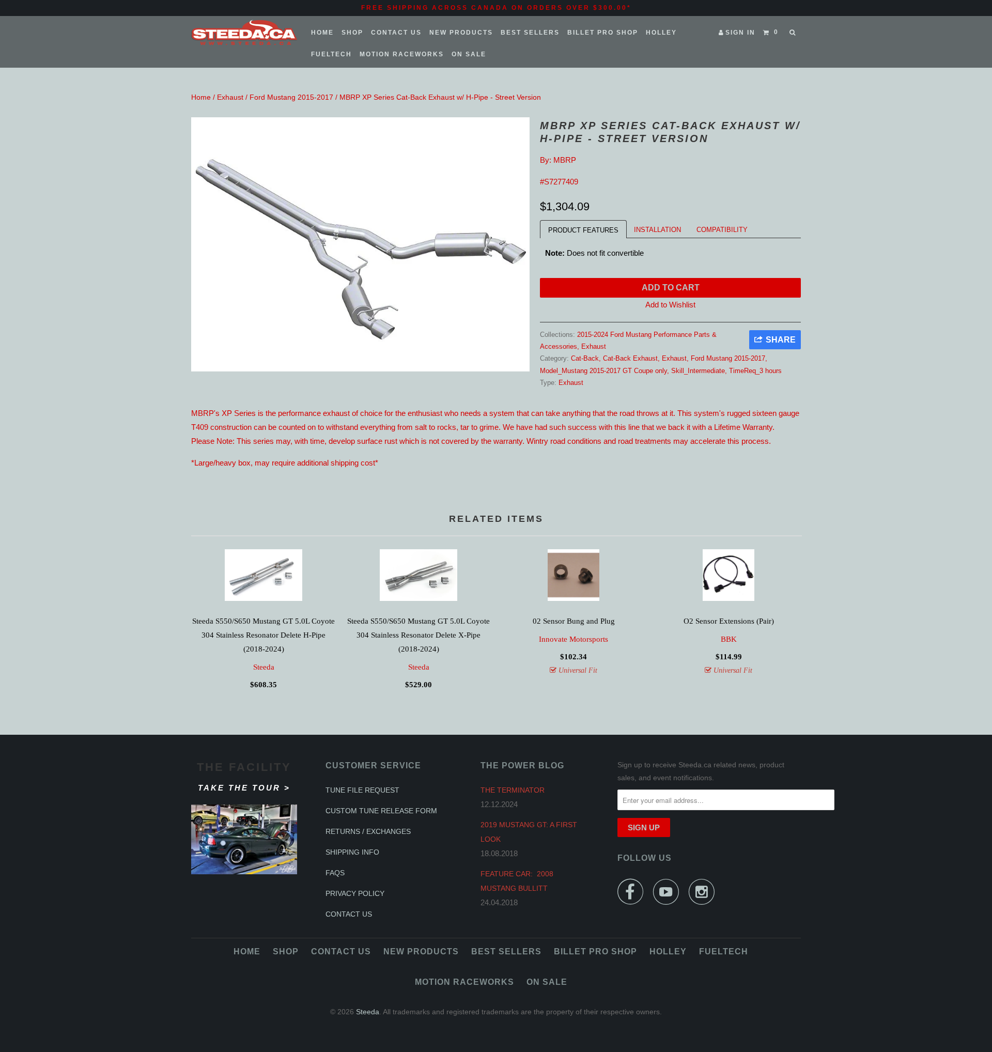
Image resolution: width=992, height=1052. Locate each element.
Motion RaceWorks (402, 54)
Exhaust (230, 97)
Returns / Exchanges (368, 831)
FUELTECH (331, 54)
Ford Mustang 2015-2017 (291, 97)
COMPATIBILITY (722, 230)
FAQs (335, 873)
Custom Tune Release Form (381, 811)
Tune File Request (362, 790)
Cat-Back (585, 358)
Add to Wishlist (670, 304)
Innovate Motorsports (573, 639)
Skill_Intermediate (698, 371)
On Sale (469, 54)
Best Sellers (530, 32)
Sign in (740, 32)
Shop (352, 32)
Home (322, 32)
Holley (661, 32)
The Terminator (513, 790)
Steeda (263, 667)
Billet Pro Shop (602, 32)
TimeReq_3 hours (755, 371)
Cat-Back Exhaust (630, 358)
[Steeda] (244, 33)
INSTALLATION (657, 230)
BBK (729, 639)
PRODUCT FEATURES (583, 230)
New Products (461, 32)
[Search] (793, 32)
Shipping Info (352, 852)
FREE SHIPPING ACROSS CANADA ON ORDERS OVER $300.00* (496, 7)
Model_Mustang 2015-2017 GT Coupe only (603, 371)
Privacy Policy (355, 893)
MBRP (564, 160)
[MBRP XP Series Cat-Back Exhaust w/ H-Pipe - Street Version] (360, 244)
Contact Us (396, 32)
